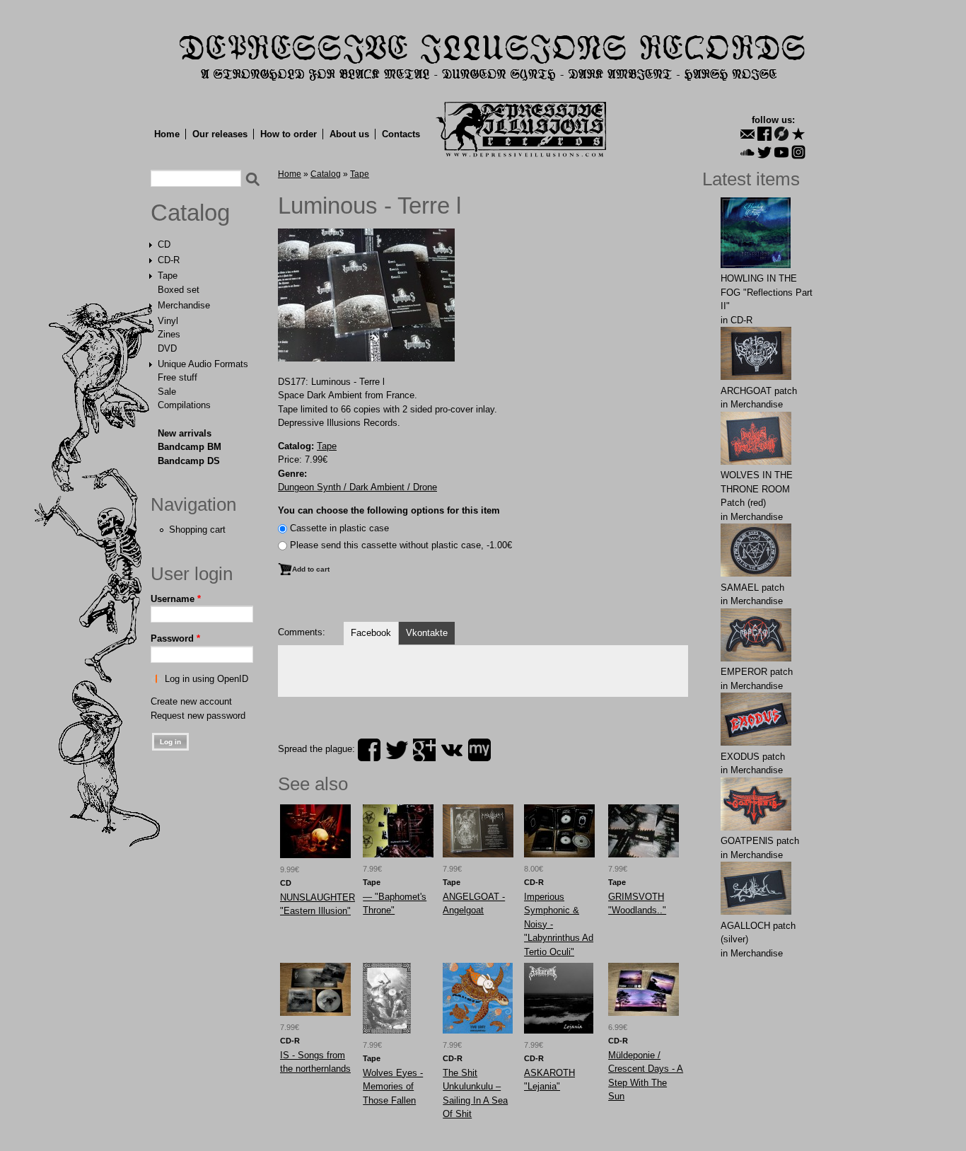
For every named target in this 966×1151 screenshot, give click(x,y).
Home (167, 134)
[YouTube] (781, 152)
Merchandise (184, 305)
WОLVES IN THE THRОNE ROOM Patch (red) (757, 489)
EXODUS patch (753, 756)
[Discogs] (781, 134)
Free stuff (177, 377)
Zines (169, 334)
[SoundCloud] (747, 152)
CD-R (169, 260)
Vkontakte (427, 632)
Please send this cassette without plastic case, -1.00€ (401, 545)
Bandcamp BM (189, 446)
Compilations (184, 405)
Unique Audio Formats (203, 364)
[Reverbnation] (798, 134)
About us (349, 134)
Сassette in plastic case (339, 528)
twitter (396, 750)
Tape (168, 275)
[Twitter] (764, 152)
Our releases (220, 134)
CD (164, 244)
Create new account (191, 701)
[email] (747, 134)
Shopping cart (197, 529)
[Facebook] (764, 134)
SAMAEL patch (752, 587)
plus (424, 750)
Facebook (371, 632)
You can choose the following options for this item (389, 510)
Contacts (401, 134)
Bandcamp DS (189, 461)
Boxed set (178, 289)
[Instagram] (798, 152)
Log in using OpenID (206, 678)
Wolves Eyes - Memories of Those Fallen (393, 1087)
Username (176, 599)
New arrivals (184, 433)
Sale (167, 391)
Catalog (190, 213)
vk (452, 750)
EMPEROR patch (757, 671)
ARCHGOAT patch (759, 391)
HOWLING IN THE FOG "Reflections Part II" (767, 292)
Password (175, 638)
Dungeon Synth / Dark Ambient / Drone (357, 487)
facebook (369, 750)
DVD (167, 348)
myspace (479, 750)
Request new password (198, 715)
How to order (288, 134)
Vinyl (168, 321)
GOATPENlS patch (760, 840)
